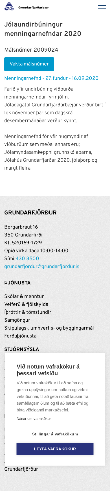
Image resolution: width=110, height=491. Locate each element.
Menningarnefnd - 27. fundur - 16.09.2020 (51, 78)
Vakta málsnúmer (29, 64)
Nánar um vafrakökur (34, 419)
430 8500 (27, 259)
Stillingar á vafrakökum (55, 434)
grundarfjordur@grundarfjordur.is (41, 267)
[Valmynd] (103, 7)
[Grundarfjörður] (28, 7)
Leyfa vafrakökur (55, 449)
